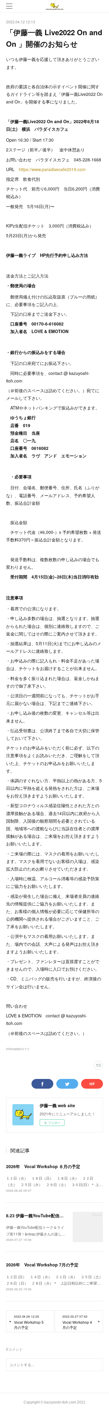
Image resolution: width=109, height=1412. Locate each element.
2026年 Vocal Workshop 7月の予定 (42, 1265)
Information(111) (17, 1049)
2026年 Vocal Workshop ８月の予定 (43, 1166)
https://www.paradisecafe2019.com (52, 169)
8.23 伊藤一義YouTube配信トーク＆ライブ (47, 1215)
